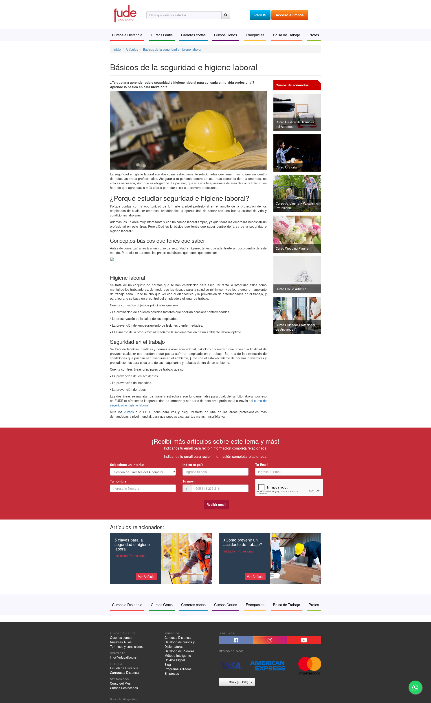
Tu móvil (189, 481)
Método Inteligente (178, 655)
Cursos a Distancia (178, 637)
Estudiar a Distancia (124, 668)
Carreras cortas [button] (193, 34)
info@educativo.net (123, 657)
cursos (129, 412)
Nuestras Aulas (121, 642)
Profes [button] (314, 34)
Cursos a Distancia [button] (127, 34)
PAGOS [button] (260, 15)
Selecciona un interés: (127, 464)
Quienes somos (121, 637)
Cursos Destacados (124, 688)
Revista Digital (175, 660)
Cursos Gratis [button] (162, 34)
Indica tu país (193, 464)
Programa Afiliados (178, 669)
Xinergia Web (130, 699)
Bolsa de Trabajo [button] (286, 34)
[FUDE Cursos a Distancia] (124, 13)
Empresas (172, 673)
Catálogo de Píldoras (179, 651)
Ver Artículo (146, 576)
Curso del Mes (120, 683)
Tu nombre (118, 481)
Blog (168, 664)
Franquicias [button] (255, 34)
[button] (236, 640)
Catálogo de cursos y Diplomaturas (180, 644)
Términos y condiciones (126, 646)
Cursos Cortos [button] (225, 34)
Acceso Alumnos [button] (290, 15)
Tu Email (261, 464)
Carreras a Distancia (124, 672)
